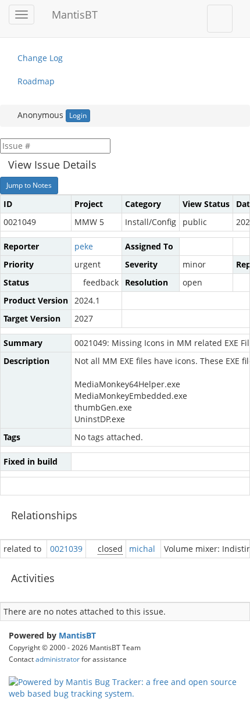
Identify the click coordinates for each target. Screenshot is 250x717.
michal (142, 548)
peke (83, 246)
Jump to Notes (29, 185)
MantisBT (77, 635)
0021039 (66, 548)
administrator (57, 659)
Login (78, 115)
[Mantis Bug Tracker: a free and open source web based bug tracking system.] (125, 686)
